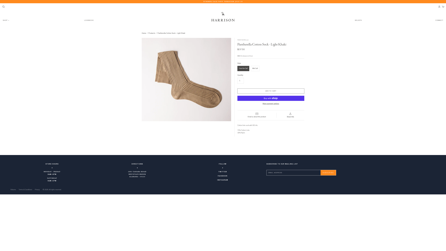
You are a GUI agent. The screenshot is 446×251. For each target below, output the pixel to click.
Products (151, 33)
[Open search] (3, 7)
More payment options (271, 104)
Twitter (222, 171)
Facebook (223, 176)
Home (144, 33)
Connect (439, 20)
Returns (13, 189)
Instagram (222, 180)
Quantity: (240, 75)
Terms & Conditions (25, 189)
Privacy (37, 189)
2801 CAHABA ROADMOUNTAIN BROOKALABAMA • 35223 (137, 174)
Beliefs (358, 20)
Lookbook (88, 20)
